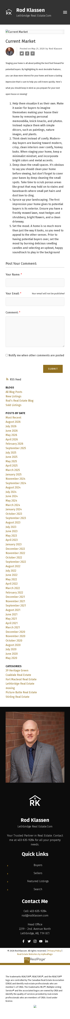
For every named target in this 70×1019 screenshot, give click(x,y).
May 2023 (11, 535)
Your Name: (13, 274)
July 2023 (11, 527)
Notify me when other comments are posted (36, 355)
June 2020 (12, 653)
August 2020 (13, 645)
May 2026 (11, 435)
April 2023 (12, 540)
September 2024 (16, 483)
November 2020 (15, 636)
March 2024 (13, 505)
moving (10, 688)
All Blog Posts (14, 392)
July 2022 (11, 570)
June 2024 (12, 496)
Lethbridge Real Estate (20, 683)
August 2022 (13, 566)
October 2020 (14, 640)
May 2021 (11, 618)
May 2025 (11, 461)
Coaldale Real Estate (18, 675)
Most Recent (13, 417)
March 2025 (13, 470)
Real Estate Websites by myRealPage (35, 954)
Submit (53, 368)
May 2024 (11, 500)
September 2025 (16, 448)
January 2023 (14, 544)
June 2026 (12, 430)
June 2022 (12, 575)
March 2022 (13, 588)
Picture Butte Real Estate (21, 692)
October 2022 (14, 557)
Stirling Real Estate (17, 696)
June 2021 (11, 614)
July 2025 (11, 452)
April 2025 (12, 465)
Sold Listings (13, 405)
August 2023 (13, 522)
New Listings (13, 396)
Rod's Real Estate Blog (19, 400)
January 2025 (14, 474)
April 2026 (12, 439)
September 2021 (16, 605)
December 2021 (15, 596)
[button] (23, 941)
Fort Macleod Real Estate (21, 679)
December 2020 (15, 631)
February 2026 (14, 443)
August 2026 (13, 421)
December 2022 (15, 548)
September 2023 (16, 518)
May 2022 (11, 579)
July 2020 (11, 649)
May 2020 (11, 658)
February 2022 (14, 592)
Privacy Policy (54, 950)
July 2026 (11, 426)
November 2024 (15, 478)
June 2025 (12, 456)
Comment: (12, 312)
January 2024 (14, 509)
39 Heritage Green (17, 670)
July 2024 (11, 492)
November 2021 (15, 601)
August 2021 (13, 610)
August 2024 (13, 487)
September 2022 (16, 561)
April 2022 (12, 583)
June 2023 (12, 531)
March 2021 (13, 627)
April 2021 (12, 623)
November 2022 (15, 553)
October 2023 (14, 513)
